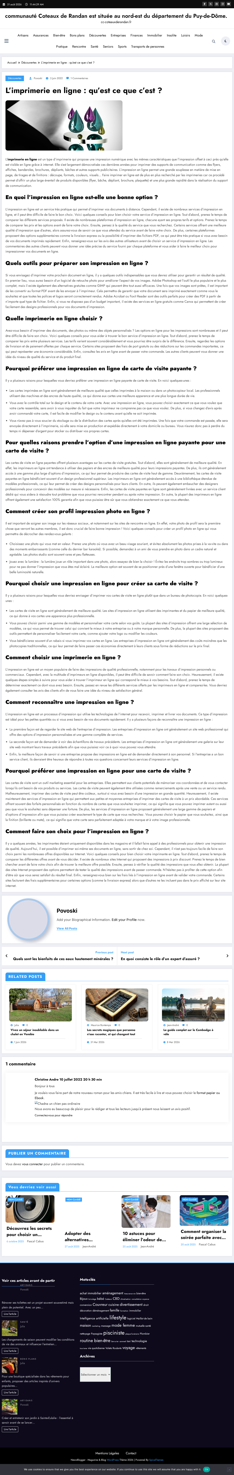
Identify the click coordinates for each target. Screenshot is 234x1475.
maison (85, 1325)
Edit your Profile (124, 920)
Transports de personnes (147, 46)
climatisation (125, 1299)
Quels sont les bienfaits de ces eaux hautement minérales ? (63, 959)
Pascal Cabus (35, 1241)
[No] (229, 1470)
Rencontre (79, 46)
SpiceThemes (156, 1460)
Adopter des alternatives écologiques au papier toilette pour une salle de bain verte (88, 1236)
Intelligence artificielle (94, 1318)
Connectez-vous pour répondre (53, 1115)
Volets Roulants (113, 1348)
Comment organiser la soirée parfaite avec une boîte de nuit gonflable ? (203, 1234)
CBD (116, 1298)
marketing (96, 1326)
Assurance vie (129, 1293)
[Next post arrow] (227, 956)
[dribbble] (216, 4)
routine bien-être (95, 1340)
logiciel (131, 1318)
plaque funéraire (132, 1334)
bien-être (141, 1293)
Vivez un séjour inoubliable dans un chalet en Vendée (35, 1032)
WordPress (113, 1460)
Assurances (40, 35)
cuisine (113, 1304)
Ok (206, 1469)
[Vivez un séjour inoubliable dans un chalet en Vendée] (40, 1005)
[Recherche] (213, 41)
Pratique (61, 46)
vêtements (141, 1348)
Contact (131, 1453)
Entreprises (118, 35)
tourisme (83, 1348)
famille (114, 1310)
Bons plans (77, 35)
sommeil (123, 1341)
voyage (128, 1347)
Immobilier (154, 35)
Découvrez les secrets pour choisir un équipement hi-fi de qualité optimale (29, 1231)
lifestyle (118, 1317)
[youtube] (229, 4)
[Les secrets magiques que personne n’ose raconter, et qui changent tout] (117, 1005)
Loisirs (185, 35)
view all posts (67, 928)
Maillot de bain (144, 1318)
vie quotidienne (96, 1348)
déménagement (101, 1310)
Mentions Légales (107, 1453)
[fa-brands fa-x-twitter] (210, 4)
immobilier (135, 1310)
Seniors (108, 46)
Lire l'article (10, 1314)
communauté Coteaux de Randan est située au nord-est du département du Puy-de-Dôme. (116, 16)
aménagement (112, 1293)
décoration (86, 1310)
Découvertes (97, 35)
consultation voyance (140, 1299)
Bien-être (59, 35)
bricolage (92, 1299)
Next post (127, 952)
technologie (139, 1341)
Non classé (15, 1199)
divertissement (131, 1304)
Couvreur (100, 1304)
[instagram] (222, 4)
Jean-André (173, 1025)
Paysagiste (96, 1333)
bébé (100, 1298)
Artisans (23, 35)
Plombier (145, 1333)
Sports (122, 46)
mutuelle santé (143, 1326)
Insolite (171, 35)
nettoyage (85, 1333)
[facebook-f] (204, 4)
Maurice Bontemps (101, 1025)
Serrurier (115, 1341)
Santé (94, 46)
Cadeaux (108, 1299)
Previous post (104, 952)
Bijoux (84, 1298)
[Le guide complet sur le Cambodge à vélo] (193, 1005)
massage (106, 1326)
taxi (129, 1341)
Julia (16, 1025)
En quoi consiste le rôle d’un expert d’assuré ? (160, 959)
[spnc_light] (225, 41)
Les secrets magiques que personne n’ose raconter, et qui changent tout (111, 1032)
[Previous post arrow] (6, 956)
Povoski (38, 78)
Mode (199, 35)
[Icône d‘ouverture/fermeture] (6, 41)
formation (124, 1310)
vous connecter (32, 1164)
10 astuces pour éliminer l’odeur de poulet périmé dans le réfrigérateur (145, 1236)
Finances (137, 35)
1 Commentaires (79, 78)
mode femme (123, 1325)
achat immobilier (90, 1293)
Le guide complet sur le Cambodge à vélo (188, 1032)
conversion (86, 1305)
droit (145, 1305)
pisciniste (113, 1333)
